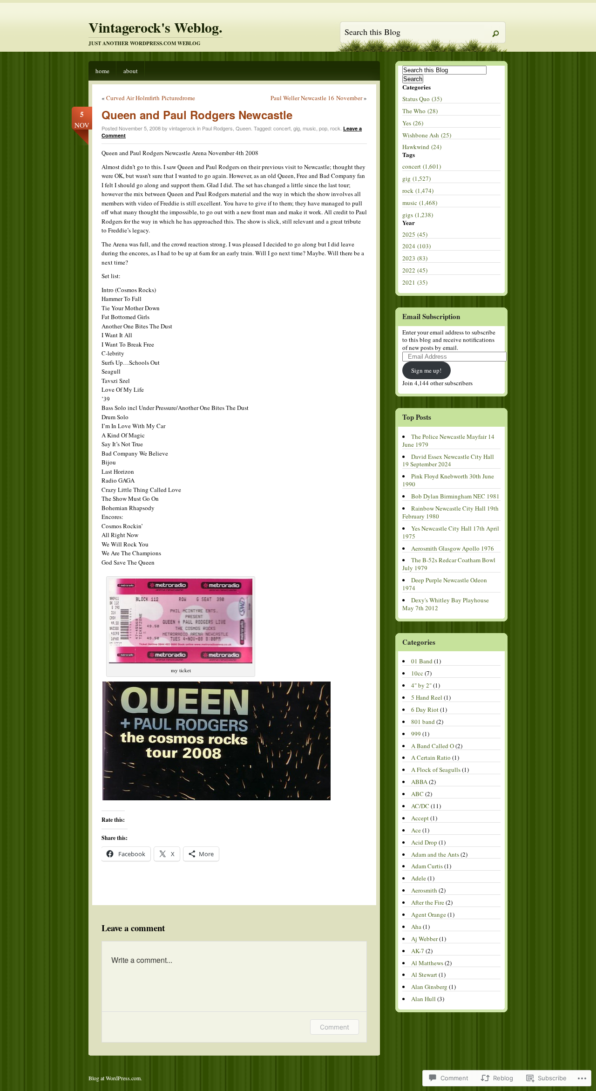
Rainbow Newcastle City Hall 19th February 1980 (450, 512)
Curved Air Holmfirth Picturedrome (150, 98)
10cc (417, 673)
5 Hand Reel (426, 697)
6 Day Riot (425, 709)
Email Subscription (431, 316)
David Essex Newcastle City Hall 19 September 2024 (448, 460)
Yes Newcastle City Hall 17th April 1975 (450, 532)
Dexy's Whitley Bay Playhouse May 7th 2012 (445, 604)
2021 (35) (414, 282)
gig (296, 128)
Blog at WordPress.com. (115, 1078)
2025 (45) (414, 234)
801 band (423, 721)
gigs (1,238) (417, 215)
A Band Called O (432, 746)
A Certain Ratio (431, 757)
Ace (416, 830)
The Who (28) (420, 111)
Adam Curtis (427, 866)
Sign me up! (426, 370)
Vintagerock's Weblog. (155, 27)
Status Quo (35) (422, 99)
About (130, 71)
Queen (243, 128)
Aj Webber (424, 938)
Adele (418, 878)
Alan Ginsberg (429, 986)
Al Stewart (424, 974)
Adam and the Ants (435, 854)
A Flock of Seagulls (436, 769)
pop (323, 128)
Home (102, 71)
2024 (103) (416, 246)
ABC (417, 794)
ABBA (419, 781)
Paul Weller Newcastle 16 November (316, 98)
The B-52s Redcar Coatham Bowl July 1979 (448, 564)
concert (282, 128)
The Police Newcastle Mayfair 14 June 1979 (448, 440)
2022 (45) (414, 270)
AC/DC (420, 806)
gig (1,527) (416, 178)
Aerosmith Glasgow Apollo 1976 (452, 548)
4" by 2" (421, 685)
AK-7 (417, 951)
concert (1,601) (421, 166)
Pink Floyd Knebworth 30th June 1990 (448, 480)
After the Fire (427, 902)
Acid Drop (424, 842)
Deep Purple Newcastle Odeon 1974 (444, 584)
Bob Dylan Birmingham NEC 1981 (455, 496)
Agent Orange (428, 914)
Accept (420, 818)
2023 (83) (414, 258)
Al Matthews (427, 963)
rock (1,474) (417, 190)
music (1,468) (419, 202)
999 (416, 734)
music (309, 128)
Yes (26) (412, 123)
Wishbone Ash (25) (426, 135)
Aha (416, 926)
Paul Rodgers (217, 128)
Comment (334, 1027)
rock (335, 128)
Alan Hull (423, 999)
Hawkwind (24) (421, 147)
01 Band (422, 661)
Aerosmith (424, 890)
